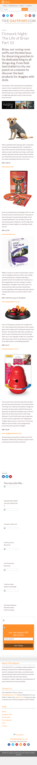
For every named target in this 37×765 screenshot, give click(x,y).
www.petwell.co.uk (8, 234)
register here (19, 697)
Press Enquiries (7, 720)
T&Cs (4, 723)
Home (4, 6)
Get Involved (6, 717)
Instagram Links (7, 714)
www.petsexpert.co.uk (10, 349)
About (22, 6)
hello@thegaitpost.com (9, 695)
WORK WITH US (13, 6)
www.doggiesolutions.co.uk (11, 433)
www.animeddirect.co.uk (11, 302)
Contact (29, 6)
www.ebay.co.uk (7, 167)
